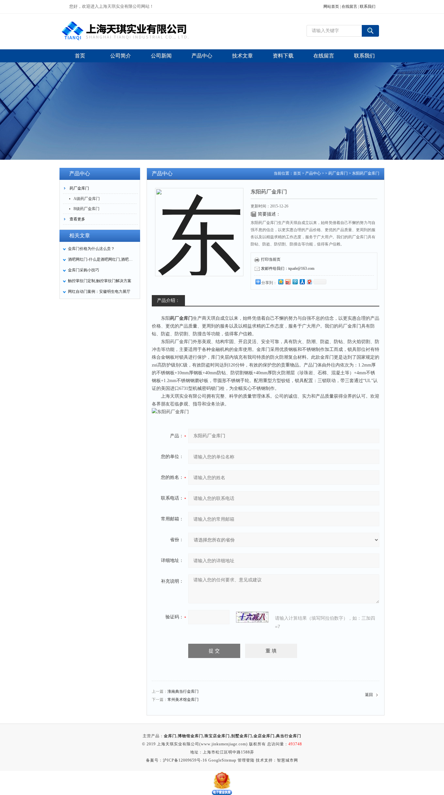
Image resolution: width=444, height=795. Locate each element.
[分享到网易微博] (309, 282)
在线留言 (349, 6)
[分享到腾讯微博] (294, 282)
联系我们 (367, 6)
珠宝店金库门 (217, 736)
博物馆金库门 (190, 736)
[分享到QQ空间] (280, 282)
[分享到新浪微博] (287, 282)
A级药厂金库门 (86, 198)
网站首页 (331, 6)
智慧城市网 (287, 760)
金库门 (170, 736)
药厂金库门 (79, 188)
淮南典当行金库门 (183, 691)
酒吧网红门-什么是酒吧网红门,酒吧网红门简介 (102, 259)
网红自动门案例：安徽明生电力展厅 (99, 291)
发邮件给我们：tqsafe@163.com (287, 268)
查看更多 (77, 219)
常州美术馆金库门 (183, 699)
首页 (297, 173)
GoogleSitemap (222, 760)
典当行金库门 (288, 736)
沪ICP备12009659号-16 (185, 760)
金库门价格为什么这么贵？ (91, 248)
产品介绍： (168, 300)
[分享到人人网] (302, 282)
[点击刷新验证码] (252, 617)
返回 (369, 694)
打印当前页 (271, 259)
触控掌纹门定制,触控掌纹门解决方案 (99, 281)
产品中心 (313, 173)
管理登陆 (246, 760)
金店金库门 (264, 736)
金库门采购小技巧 (83, 270)
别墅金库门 (241, 736)
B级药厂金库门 (86, 208)
